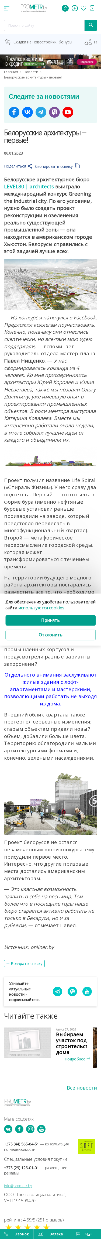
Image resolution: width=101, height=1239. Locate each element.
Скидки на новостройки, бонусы (42, 42)
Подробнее (75, 1058)
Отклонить (50, 635)
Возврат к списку (26, 963)
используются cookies (41, 608)
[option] (50, 1045)
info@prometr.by (18, 1185)
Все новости (82, 1087)
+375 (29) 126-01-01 (35, 1170)
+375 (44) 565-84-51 (36, 1146)
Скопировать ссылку (54, 166)
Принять (50, 620)
